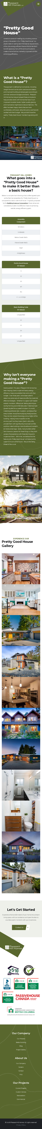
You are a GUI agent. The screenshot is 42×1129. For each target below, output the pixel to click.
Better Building (21, 1042)
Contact (21, 1071)
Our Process (21, 1039)
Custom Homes (21, 1092)
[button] (38, 4)
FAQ (21, 1074)
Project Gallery (21, 1050)
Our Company (21, 1063)
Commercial (21, 1099)
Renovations (21, 1095)
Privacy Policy (21, 1125)
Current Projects (21, 1088)
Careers (21, 1067)
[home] (14, 4)
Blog (21, 1046)
